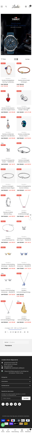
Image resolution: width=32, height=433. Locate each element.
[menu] (2, 6)
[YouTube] (19, 404)
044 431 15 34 (8, 366)
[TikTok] (15, 404)
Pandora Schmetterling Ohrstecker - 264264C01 (8, 265)
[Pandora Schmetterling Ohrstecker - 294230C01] (24, 254)
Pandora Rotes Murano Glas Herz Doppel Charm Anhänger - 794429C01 (8, 109)
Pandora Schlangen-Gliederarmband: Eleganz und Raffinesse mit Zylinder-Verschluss (8, 187)
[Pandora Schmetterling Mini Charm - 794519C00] (24, 228)
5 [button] (19, 53)
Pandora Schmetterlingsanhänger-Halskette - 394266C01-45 (8, 319)
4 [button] (17, 53)
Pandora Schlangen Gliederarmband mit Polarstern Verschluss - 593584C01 (23, 161)
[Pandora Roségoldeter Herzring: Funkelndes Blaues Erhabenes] (8, 70)
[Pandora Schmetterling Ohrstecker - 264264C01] (8, 254)
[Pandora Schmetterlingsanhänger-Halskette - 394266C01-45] (8, 307)
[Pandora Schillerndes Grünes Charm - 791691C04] (24, 123)
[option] (16, 34)
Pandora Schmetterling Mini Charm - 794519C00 (24, 239)
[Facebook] (3, 404)
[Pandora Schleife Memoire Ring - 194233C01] (8, 202)
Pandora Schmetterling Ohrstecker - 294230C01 (24, 265)
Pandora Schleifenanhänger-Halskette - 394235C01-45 (24, 213)
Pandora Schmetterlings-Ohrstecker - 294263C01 (8, 291)
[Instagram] (7, 404)
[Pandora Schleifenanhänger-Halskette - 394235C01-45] (24, 202)
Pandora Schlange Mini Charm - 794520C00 (8, 161)
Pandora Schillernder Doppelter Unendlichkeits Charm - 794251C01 (8, 135)
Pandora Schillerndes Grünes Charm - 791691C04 (24, 135)
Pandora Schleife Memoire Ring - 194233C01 (8, 213)
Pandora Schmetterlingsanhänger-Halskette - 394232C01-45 (24, 291)
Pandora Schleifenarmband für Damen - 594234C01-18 (8, 239)
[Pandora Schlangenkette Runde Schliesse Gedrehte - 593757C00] (24, 175)
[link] (8, 431)
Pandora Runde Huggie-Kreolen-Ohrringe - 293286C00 (24, 109)
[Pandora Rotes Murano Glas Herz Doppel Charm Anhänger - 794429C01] (8, 97)
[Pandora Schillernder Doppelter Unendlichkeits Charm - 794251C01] (8, 123)
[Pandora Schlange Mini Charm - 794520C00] (8, 149)
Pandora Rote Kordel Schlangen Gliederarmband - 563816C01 (24, 81)
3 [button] (16, 53)
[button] (15, 59)
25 (18, 332)
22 (10, 332)
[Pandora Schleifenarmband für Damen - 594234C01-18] (8, 228)
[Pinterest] (11, 404)
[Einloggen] (26, 7)
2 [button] (14, 53)
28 (24, 332)
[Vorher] (5, 332)
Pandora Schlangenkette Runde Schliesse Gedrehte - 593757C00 (24, 187)
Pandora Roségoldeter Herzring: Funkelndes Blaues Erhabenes (8, 81)
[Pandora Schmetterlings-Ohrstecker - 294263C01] (8, 280)
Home (6, 342)
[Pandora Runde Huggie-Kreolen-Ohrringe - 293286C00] (24, 97)
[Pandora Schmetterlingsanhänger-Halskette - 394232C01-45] (24, 280)
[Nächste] (27, 332)
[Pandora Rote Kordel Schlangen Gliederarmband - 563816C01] (24, 70)
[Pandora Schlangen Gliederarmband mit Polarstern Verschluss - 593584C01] (24, 149)
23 (13, 332)
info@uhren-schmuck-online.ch (14, 368)
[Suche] (6, 6)
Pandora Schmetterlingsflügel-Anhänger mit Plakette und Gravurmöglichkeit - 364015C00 (24, 319)
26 (20, 332)
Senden (26, 398)
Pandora (8, 78)
